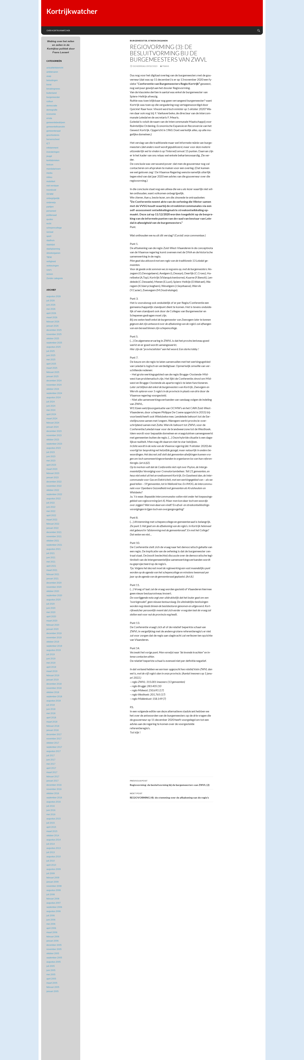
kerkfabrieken (52, 160)
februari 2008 (52, 898)
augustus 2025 (53, 347)
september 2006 (54, 907)
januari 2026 (52, 326)
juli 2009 (50, 873)
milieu (49, 177)
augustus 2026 (53, 296)
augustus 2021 (53, 549)
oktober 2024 (52, 389)
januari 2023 (52, 477)
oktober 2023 (52, 439)
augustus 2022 (53, 498)
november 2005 (54, 949)
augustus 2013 (53, 848)
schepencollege (54, 228)
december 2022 (54, 482)
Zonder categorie (54, 278)
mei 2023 (50, 460)
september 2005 (54, 957)
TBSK (49, 257)
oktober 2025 (52, 338)
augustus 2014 (53, 840)
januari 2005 (52, 991)
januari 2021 (52, 578)
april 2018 (51, 717)
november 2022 (54, 486)
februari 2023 (52, 473)
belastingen (52, 80)
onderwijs (51, 202)
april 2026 (51, 313)
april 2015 (51, 827)
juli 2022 (50, 503)
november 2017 (54, 738)
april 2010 (51, 865)
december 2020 (54, 583)
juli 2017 (50, 755)
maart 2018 (51, 722)
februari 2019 (52, 675)
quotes (49, 219)
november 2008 (54, 886)
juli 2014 (50, 844)
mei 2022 (50, 511)
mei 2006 (50, 924)
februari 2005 (52, 987)
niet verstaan (52, 185)
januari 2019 (52, 679)
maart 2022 (51, 519)
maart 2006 (51, 932)
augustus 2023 (53, 448)
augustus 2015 (53, 818)
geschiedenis (52, 135)
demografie (51, 110)
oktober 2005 (52, 953)
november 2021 (54, 536)
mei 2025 (50, 359)
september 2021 (54, 545)
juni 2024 (50, 406)
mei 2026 (50, 309)
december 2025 (54, 330)
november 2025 (54, 334)
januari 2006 (52, 941)
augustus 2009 (53, 869)
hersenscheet (52, 139)
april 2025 (51, 364)
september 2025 (54, 343)
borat (48, 84)
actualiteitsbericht (54, 68)
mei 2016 (50, 814)
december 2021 (54, 532)
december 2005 (54, 945)
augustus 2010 (53, 856)
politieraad (51, 215)
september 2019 (54, 646)
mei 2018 (50, 713)
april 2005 (51, 979)
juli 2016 (50, 806)
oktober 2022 (52, 490)
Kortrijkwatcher (71, 11)
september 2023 (54, 444)
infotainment (52, 148)
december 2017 (54, 734)
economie (51, 114)
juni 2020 (50, 608)
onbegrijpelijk (52, 198)
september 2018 (54, 696)
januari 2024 (52, 427)
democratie (51, 105)
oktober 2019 (52, 642)
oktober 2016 (52, 793)
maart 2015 (51, 831)
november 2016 (54, 789)
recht (48, 223)
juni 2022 (50, 507)
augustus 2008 (53, 890)
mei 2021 (50, 562)
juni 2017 (50, 759)
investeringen (52, 152)
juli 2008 (50, 894)
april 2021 (51, 566)
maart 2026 (51, 317)
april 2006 (51, 928)
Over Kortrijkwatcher (58, 30)
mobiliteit (50, 181)
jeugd (49, 156)
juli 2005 (50, 966)
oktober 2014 (52, 835)
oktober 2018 (52, 692)
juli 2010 (50, 861)
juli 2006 (50, 915)
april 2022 (51, 515)
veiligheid (51, 261)
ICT (48, 143)
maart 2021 (51, 570)
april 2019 (51, 667)
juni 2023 (50, 456)
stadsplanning (53, 249)
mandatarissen (53, 169)
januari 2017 (52, 781)
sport (48, 236)
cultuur (49, 101)
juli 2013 (50, 852)
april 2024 (51, 414)
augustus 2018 (53, 701)
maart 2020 (51, 621)
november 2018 (54, 688)
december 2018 (54, 684)
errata (49, 118)
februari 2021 (52, 574)
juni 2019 (50, 658)
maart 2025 (51, 368)
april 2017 (51, 768)
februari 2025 (52, 372)
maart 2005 (51, 983)
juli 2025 (50, 351)
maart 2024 (51, 418)
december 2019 (54, 633)
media (49, 173)
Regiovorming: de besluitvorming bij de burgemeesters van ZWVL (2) (170, 782)
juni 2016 (50, 810)
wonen (49, 274)
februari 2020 (52, 625)
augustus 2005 (53, 962)
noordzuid (51, 190)
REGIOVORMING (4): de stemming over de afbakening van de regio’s (169, 795)
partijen (50, 207)
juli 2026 (50, 300)
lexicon (49, 164)
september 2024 (54, 393)
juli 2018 (50, 705)
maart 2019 (51, 671)
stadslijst (50, 244)
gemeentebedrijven (55, 122)
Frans (165, 66)
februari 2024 (52, 423)
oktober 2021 (52, 540)
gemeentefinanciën (55, 126)
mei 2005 (50, 974)
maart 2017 (51, 772)
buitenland (51, 93)
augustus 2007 (53, 903)
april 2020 (51, 616)
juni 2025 (50, 355)
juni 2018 (50, 709)
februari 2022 (52, 524)
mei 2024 (50, 410)
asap (48, 76)
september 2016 (54, 797)
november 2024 (54, 385)
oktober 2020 (52, 591)
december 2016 (54, 785)
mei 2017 (50, 764)
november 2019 (54, 637)
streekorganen (158, 40)
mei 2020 (50, 612)
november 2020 (54, 587)
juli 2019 (50, 654)
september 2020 (54, 595)
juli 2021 (50, 553)
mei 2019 (50, 663)
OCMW (49, 194)
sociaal (49, 232)
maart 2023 (51, 469)
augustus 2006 (53, 911)
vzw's (49, 270)
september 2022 (54, 494)
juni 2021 (50, 557)
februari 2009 (52, 877)
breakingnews (53, 89)
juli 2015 (50, 823)
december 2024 (54, 380)
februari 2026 (52, 321)
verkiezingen (52, 265)
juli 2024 (50, 401)
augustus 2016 (53, 802)
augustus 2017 (53, 751)
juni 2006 (50, 920)
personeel (51, 211)
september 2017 (54, 747)
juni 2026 (50, 305)
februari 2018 (52, 726)
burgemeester (138, 40)
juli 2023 (50, 452)
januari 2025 (52, 376)
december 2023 (54, 431)
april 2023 (51, 465)
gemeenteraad (53, 131)
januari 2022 (52, 528)
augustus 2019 (53, 650)
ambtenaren (52, 72)
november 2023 (54, 435)
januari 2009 (52, 882)
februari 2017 (52, 776)
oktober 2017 (52, 743)
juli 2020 (50, 604)
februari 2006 (52, 936)
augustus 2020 (53, 599)
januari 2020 (52, 629)
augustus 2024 (53, 397)
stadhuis (50, 240)
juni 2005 (50, 970)
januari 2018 (52, 730)
